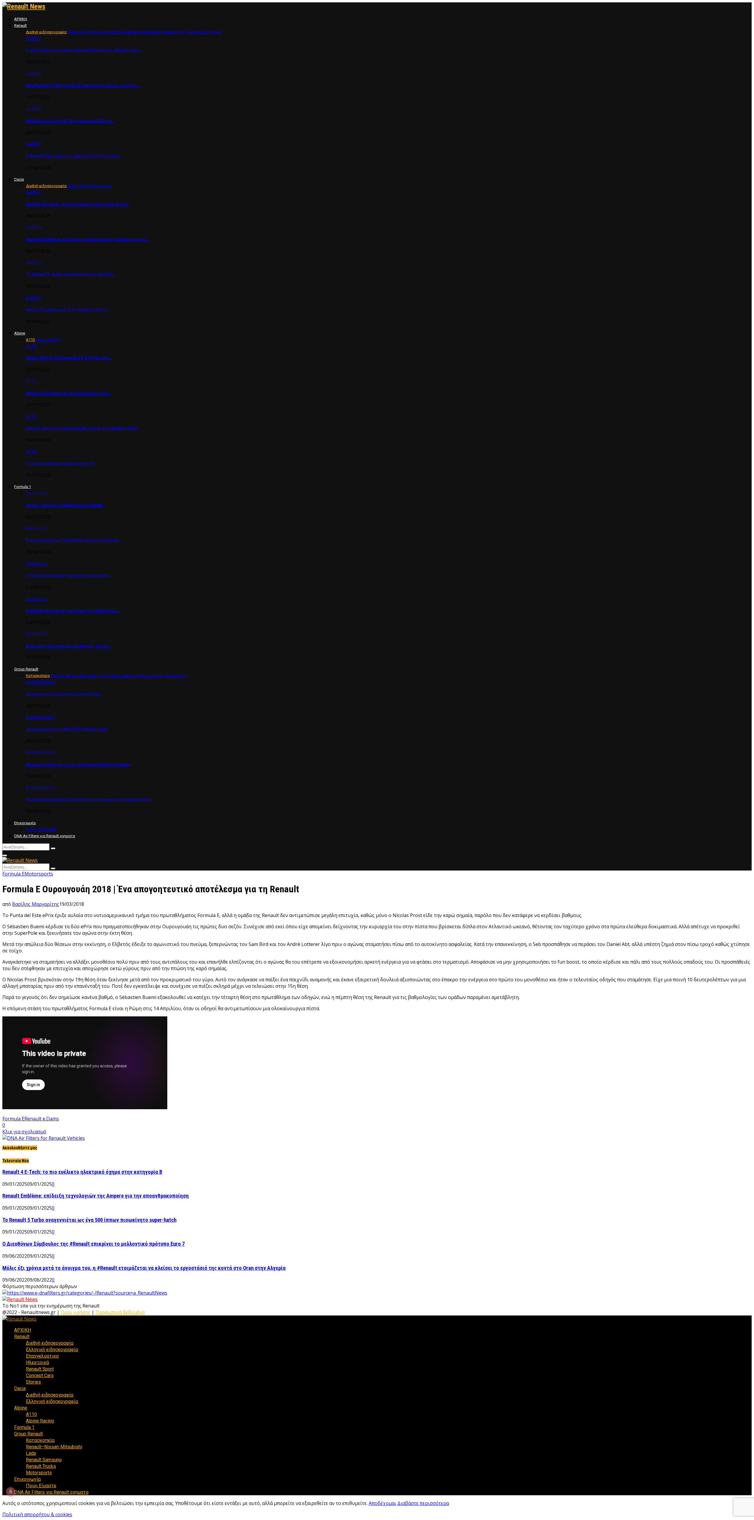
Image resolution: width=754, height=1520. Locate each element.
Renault (20, 25)
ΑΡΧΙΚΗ (20, 19)
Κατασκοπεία (40, 681)
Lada (31, 1453)
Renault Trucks (41, 1466)
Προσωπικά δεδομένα (120, 1312)
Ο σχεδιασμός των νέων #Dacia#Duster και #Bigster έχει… (84, 50)
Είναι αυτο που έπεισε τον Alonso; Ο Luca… (69, 646)
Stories (33, 1382)
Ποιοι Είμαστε (41, 829)
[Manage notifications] (10, 1491)
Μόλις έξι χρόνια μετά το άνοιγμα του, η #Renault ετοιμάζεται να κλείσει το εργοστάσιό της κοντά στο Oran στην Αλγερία (144, 1268)
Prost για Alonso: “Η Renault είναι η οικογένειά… (74, 540)
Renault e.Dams (41, 1118)
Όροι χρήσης (75, 1312)
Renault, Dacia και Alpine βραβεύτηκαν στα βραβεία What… (83, 428)
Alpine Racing (40, 1421)
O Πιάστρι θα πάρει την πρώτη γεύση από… (69, 575)
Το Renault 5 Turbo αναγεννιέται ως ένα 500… (71, 274)
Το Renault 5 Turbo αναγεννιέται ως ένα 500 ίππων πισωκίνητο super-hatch (89, 1220)
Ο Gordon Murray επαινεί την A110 (60, 463)
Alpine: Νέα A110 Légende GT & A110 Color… (69, 357)
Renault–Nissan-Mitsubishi (54, 1447)
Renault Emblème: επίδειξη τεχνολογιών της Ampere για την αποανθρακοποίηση (95, 1196)
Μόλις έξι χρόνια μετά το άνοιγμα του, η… (68, 309)
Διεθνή (34, 38)
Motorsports (38, 874)
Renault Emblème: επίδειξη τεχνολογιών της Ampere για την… (87, 239)
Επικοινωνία (25, 823)
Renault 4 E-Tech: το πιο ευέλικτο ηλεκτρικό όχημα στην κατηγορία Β (82, 1172)
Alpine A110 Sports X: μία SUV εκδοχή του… (68, 393)
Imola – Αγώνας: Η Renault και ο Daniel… (65, 505)
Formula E (13, 874)
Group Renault (26, 669)
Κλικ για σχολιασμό (24, 1131)
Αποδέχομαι (382, 1503)
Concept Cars (40, 1375)
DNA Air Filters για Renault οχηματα (44, 836)
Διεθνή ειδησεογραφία (49, 1343)
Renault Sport (40, 1369)
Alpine (19, 333)
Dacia (19, 179)
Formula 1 (22, 486)
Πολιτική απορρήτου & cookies (37, 1514)
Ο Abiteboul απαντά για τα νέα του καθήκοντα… (73, 610)
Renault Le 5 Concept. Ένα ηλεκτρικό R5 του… (70, 120)
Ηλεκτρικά (37, 1362)
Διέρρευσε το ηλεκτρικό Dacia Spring (63, 694)
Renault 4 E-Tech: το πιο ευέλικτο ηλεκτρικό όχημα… (78, 204)
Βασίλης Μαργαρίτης (35, 904)
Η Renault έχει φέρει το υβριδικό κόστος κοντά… (74, 156)
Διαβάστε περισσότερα (423, 1503)
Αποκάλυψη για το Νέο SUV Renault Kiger (67, 729)
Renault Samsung (44, 1460)
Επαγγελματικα (42, 1356)
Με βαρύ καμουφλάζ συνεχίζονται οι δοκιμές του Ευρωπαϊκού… (89, 799)
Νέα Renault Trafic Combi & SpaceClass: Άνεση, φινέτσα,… (83, 85)
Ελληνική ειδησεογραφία (52, 1349)
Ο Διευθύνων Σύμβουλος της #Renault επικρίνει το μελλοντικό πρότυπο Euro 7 (93, 1244)
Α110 (31, 345)
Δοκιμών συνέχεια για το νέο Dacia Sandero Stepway (78, 764)
